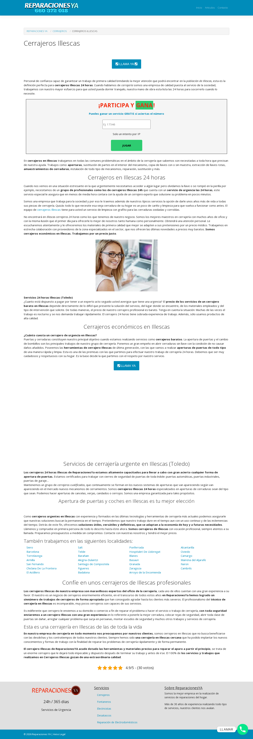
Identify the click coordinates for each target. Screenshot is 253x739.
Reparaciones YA (37, 31)
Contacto (223, 7)
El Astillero (33, 572)
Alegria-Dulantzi (88, 560)
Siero (29, 547)
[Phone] (243, 729)
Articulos (210, 7)
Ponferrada (136, 547)
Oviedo (185, 551)
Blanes (133, 556)
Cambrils (186, 568)
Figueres (83, 568)
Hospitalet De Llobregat (144, 551)
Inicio (199, 7)
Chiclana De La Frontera (41, 568)
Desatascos (104, 715)
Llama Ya (126, 64)
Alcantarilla (187, 547)
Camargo (186, 556)
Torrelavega (34, 556)
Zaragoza (135, 568)
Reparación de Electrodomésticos (117, 722)
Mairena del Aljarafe (193, 560)
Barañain (83, 556)
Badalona (84, 572)
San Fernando (35, 564)
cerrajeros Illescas (49, 209)
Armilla (30, 560)
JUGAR (126, 145)
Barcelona (32, 551)
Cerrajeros (60, 31)
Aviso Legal (59, 734)
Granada (134, 564)
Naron (185, 564)
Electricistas (104, 708)
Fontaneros (104, 701)
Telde (81, 551)
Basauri (134, 560)
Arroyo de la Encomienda (145, 572)
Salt (80, 547)
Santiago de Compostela (93, 564)
